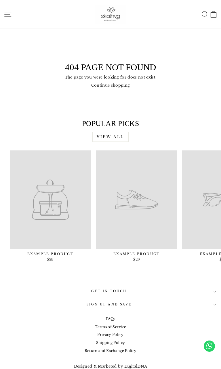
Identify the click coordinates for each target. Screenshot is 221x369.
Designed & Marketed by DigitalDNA (110, 366)
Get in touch (109, 291)
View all (110, 137)
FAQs (110, 319)
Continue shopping (110, 85)
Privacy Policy (110, 334)
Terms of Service (110, 327)
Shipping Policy (110, 343)
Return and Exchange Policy (110, 351)
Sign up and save (109, 304)
